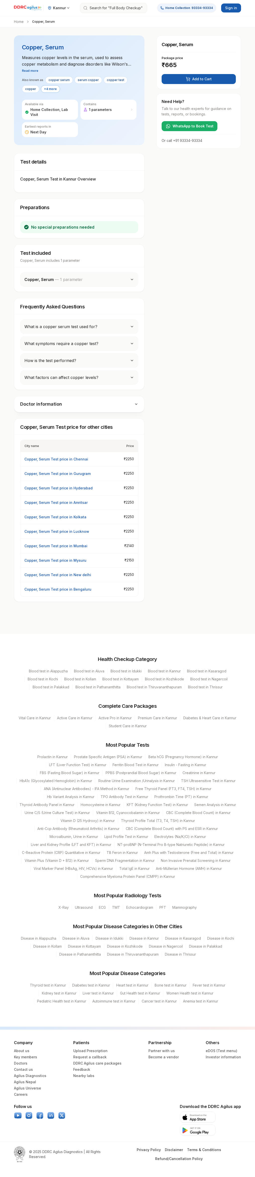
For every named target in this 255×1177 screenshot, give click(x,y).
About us (21, 1051)
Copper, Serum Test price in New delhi (57, 575)
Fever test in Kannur (209, 985)
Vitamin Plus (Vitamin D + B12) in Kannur (57, 860)
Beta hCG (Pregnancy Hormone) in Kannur (183, 757)
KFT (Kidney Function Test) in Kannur (157, 805)
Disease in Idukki (109, 938)
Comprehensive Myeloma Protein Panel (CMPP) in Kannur (127, 876)
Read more (30, 71)
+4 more (50, 89)
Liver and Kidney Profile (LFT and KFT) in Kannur (71, 844)
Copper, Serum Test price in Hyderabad (58, 488)
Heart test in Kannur (132, 985)
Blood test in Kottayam (120, 679)
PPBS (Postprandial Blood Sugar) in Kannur (141, 773)
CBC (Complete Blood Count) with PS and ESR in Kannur (172, 828)
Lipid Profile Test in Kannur (126, 836)
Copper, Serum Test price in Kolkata (55, 517)
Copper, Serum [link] (43, 21)
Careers (21, 1094)
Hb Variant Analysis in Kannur (70, 797)
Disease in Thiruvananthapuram (133, 954)
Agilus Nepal (25, 1082)
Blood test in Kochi (43, 679)
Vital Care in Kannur (35, 718)
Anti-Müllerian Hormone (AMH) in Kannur (189, 868)
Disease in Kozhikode (125, 946)
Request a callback (90, 1057)
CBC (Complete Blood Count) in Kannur (198, 813)
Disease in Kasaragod (183, 938)
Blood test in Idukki (126, 671)
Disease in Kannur (144, 938)
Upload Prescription (90, 1051)
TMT (116, 907)
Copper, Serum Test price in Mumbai (55, 546)
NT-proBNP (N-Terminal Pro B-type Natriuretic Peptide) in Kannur (171, 844)
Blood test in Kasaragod (206, 671)
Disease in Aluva (76, 938)
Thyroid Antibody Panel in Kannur (46, 805)
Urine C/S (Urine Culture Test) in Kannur (57, 813)
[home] (27, 7)
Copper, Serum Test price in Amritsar (56, 502)
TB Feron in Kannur (122, 852)
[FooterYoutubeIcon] (18, 1115)
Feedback (81, 1069)
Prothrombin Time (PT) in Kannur (181, 797)
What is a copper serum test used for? (60, 326)
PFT (162, 907)
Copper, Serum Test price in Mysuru (55, 560)
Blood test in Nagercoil (209, 679)
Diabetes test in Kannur (91, 985)
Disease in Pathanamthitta (80, 954)
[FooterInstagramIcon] (29, 1115)
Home (19, 21)
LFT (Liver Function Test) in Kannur (77, 765)
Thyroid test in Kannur (48, 985)
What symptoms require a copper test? (61, 343)
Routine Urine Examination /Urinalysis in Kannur (136, 781)
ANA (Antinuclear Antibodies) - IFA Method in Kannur (86, 789)
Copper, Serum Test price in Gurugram (57, 473)
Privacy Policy (149, 1150)
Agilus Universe (27, 1088)
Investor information (223, 1057)
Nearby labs (83, 1076)
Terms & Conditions (204, 1150)
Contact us (23, 1069)
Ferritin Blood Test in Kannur (136, 765)
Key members (25, 1057)
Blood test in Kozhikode (164, 679)
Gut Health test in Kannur (140, 993)
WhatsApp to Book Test (193, 126)
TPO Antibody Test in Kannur (124, 797)
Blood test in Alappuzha (48, 671)
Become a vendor (163, 1057)
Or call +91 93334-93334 (182, 140)
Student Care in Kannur (128, 726)
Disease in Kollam (47, 946)
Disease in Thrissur (180, 954)
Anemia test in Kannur (200, 1001)
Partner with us (161, 1051)
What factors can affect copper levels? (61, 377)
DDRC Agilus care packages (97, 1063)
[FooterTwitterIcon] (62, 1115)
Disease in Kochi (220, 938)
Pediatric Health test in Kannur (61, 1001)
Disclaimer (174, 1150)
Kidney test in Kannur (59, 993)
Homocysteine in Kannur (101, 805)
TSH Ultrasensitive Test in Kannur (208, 781)
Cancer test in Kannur (159, 1001)
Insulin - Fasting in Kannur (185, 765)
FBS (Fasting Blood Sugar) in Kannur (69, 773)
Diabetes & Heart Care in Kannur (209, 718)
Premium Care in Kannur (157, 718)
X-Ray (64, 907)
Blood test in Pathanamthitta (98, 687)
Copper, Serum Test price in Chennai (56, 459)
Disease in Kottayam (84, 946)
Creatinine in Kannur (199, 773)
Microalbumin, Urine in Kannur (74, 836)
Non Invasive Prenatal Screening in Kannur (196, 860)
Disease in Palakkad (205, 946)
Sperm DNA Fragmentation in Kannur (125, 860)
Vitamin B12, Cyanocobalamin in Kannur (128, 813)
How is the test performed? (50, 360)
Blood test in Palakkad (51, 687)
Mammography (184, 907)
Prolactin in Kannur (52, 757)
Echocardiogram (139, 907)
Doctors (20, 1063)
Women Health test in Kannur (189, 993)
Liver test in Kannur (98, 993)
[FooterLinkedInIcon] (51, 1115)
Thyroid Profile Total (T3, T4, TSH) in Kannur (158, 820)
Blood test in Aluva (89, 671)
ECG (102, 907)
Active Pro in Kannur (115, 718)
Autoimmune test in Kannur (113, 1001)
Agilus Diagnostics (30, 1076)
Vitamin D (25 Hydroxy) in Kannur (88, 820)
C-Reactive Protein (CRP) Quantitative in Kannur (61, 852)
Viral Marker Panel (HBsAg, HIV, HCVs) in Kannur (73, 868)
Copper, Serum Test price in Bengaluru (57, 589)
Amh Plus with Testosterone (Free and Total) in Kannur (189, 852)
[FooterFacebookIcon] (40, 1115)
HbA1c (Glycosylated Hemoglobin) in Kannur (56, 781)
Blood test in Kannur (164, 671)
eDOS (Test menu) (221, 1051)
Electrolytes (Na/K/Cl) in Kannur (180, 836)
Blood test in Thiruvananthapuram (154, 687)
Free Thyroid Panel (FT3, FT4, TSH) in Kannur (173, 789)
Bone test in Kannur (171, 985)
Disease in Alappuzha (38, 938)
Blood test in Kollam (80, 679)
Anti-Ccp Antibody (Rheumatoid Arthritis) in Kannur (78, 828)
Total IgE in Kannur (134, 868)
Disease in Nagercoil (166, 946)
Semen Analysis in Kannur (215, 805)
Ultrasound (84, 907)
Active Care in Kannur (74, 718)
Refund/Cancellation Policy (179, 1159)
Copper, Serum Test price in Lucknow (56, 531)
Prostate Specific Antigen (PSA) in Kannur (108, 757)
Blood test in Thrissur (205, 687)
